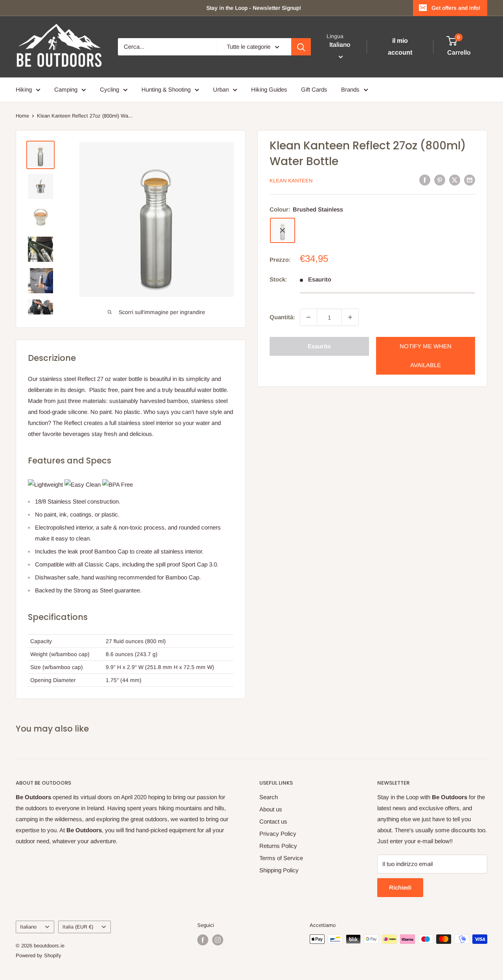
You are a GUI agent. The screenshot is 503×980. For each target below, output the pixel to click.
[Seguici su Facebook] (202, 939)
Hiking (24, 89)
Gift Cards (314, 89)
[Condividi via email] (469, 180)
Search (268, 797)
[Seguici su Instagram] (217, 939)
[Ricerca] (301, 46)
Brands (350, 89)
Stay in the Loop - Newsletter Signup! (253, 8)
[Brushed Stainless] (282, 230)
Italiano (28, 927)
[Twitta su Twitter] (454, 180)
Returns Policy (278, 845)
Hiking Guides (269, 89)
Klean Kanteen (291, 181)
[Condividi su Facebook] (424, 180)
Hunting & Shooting (166, 89)
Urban (221, 89)
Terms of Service (281, 858)
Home (22, 116)
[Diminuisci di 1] (308, 317)
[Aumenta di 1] (350, 317)
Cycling (109, 89)
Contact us (273, 821)
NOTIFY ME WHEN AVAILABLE (426, 355)
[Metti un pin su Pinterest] (439, 180)
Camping (65, 89)
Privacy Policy (277, 833)
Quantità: (282, 317)
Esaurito (319, 346)
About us (270, 809)
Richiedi (400, 887)
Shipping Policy (279, 870)
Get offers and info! (455, 8)
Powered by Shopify (38, 955)
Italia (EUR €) (77, 927)
